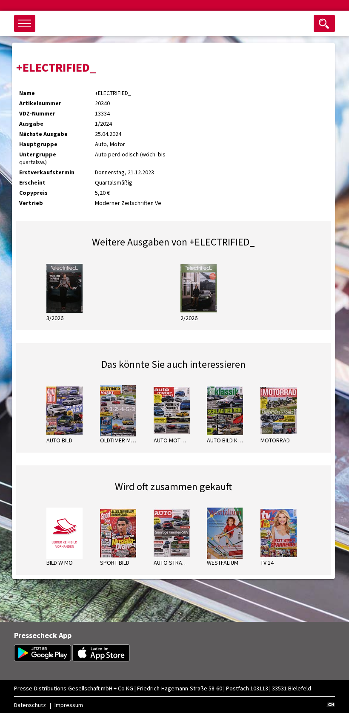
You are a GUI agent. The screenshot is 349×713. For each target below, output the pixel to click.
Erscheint (32, 182)
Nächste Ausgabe (43, 134)
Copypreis (33, 192)
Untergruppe (37, 154)
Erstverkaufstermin (46, 172)
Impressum (68, 705)
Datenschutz (30, 705)
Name (27, 93)
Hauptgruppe (38, 144)
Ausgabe (31, 123)
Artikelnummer (40, 103)
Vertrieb (31, 203)
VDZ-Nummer (37, 113)
